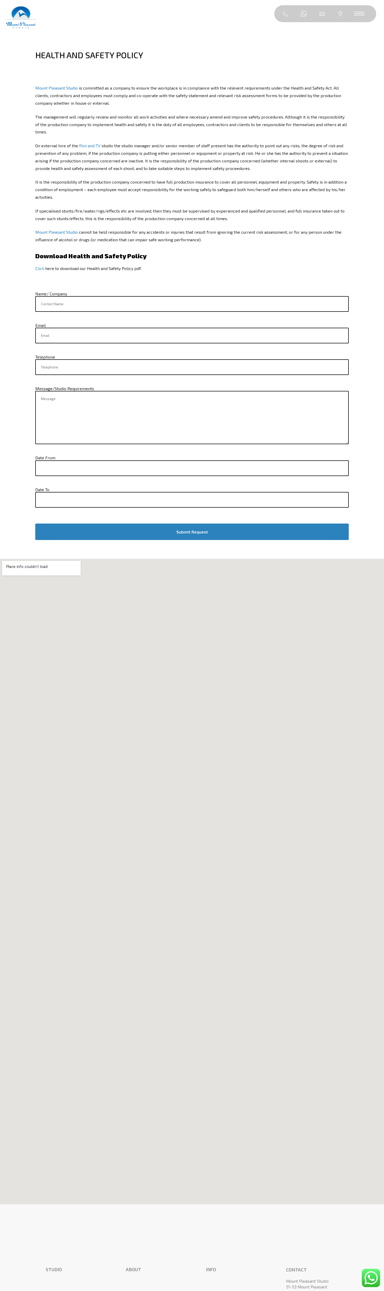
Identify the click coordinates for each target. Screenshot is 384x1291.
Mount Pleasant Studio (56, 87)
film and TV (90, 145)
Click (39, 268)
